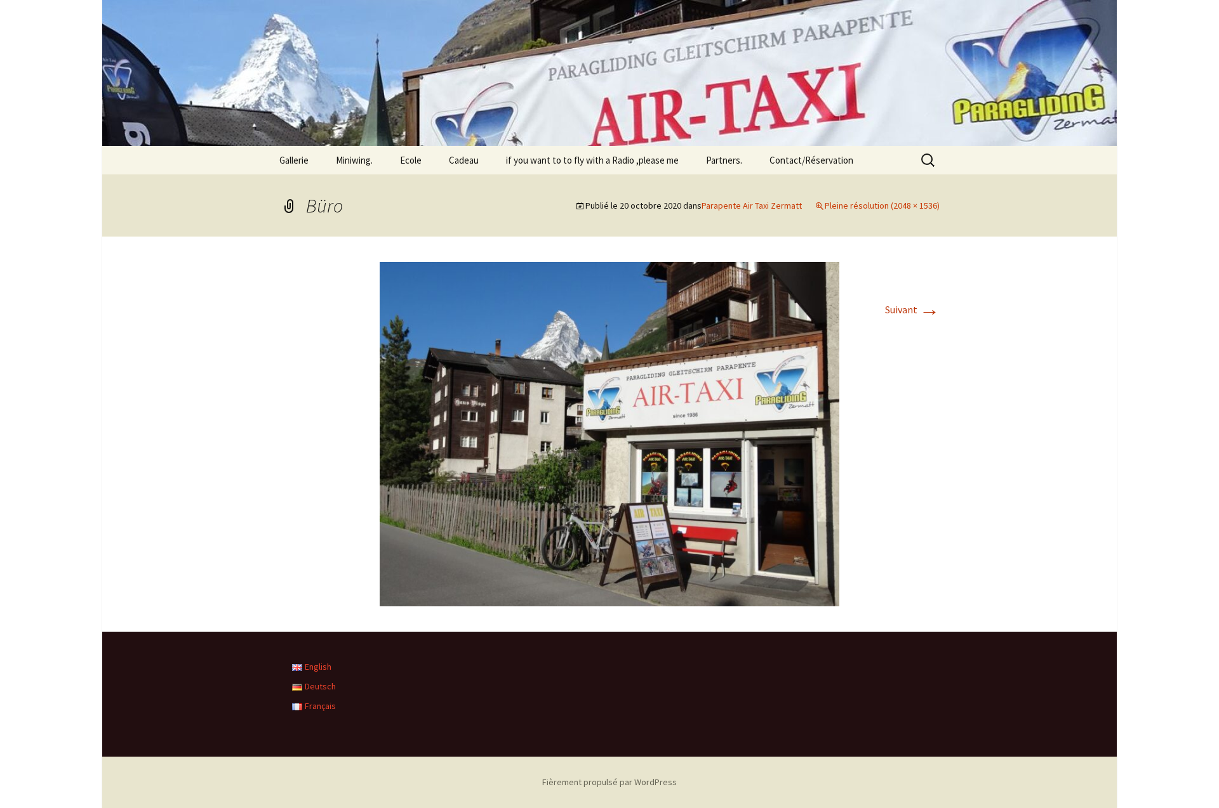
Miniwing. (354, 160)
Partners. (724, 160)
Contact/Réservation (811, 160)
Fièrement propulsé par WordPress (609, 782)
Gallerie (294, 160)
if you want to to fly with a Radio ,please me (592, 160)
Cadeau (464, 160)
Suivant (912, 309)
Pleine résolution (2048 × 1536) (882, 205)
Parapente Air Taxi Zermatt (752, 205)
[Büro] (609, 432)
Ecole (411, 160)
